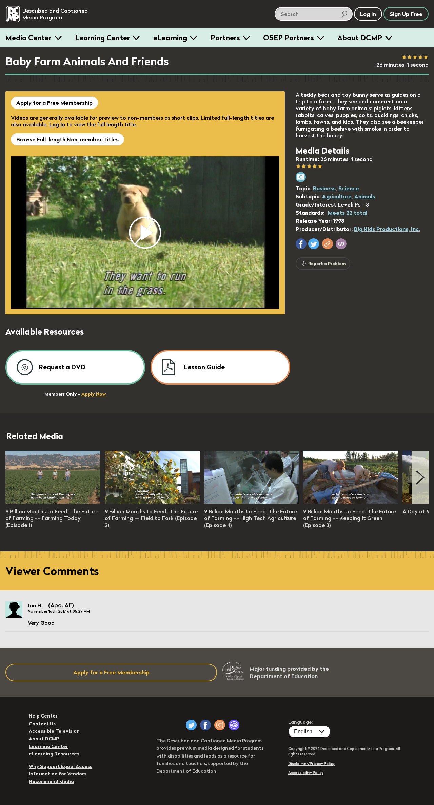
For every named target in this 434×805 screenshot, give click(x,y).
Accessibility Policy (305, 772)
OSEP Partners (288, 37)
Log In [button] (368, 14)
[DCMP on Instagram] (219, 725)
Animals (364, 196)
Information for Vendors (57, 774)
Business (324, 188)
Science (348, 188)
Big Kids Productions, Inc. (387, 228)
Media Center (28, 37)
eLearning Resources (54, 754)
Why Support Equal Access (60, 766)
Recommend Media (51, 781)
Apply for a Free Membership (54, 102)
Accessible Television (54, 731)
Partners (225, 37)
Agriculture (337, 196)
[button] (301, 243)
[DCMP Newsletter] (234, 725)
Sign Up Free (406, 14)
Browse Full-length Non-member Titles (67, 139)
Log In (57, 124)
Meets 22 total (347, 212)
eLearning (170, 37)
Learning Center (102, 37)
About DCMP (359, 37)
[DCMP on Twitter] (191, 725)
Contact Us (42, 724)
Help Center (43, 716)
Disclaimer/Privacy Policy (311, 763)
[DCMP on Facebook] (205, 725)
